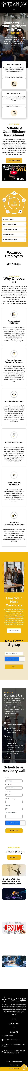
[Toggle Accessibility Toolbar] (24, 1067)
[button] (14, 9)
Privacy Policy (14, 1064)
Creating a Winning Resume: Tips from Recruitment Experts (11, 881)
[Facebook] (5, 757)
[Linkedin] (9, 757)
